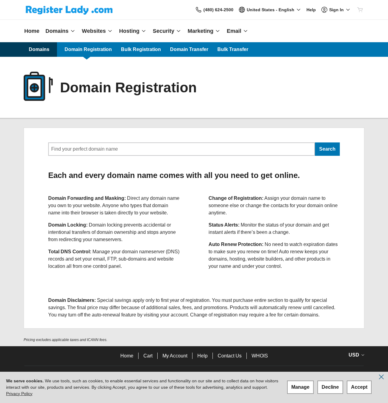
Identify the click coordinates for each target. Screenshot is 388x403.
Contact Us (230, 355)
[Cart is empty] (360, 10)
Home (126, 355)
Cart (147, 355)
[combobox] (181, 149)
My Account (174, 355)
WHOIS (260, 355)
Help (202, 355)
